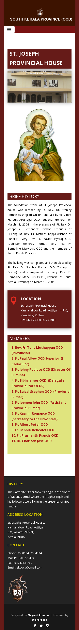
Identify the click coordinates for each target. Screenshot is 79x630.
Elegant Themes (38, 615)
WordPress (39, 620)
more (13, 506)
